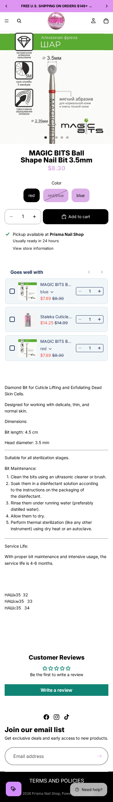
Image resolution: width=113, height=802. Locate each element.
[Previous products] (89, 272)
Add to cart (79, 216)
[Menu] (6, 21)
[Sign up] (99, 756)
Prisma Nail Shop (46, 793)
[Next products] (102, 272)
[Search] (19, 21)
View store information (33, 248)
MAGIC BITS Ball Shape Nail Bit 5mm (56, 284)
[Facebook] (46, 717)
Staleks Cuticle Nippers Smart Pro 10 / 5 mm (56, 316)
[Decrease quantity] (80, 291)
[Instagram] (56, 717)
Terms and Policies (56, 781)
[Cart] (106, 21)
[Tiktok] (66, 717)
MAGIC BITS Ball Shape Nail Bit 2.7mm (56, 341)
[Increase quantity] (99, 291)
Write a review (56, 690)
